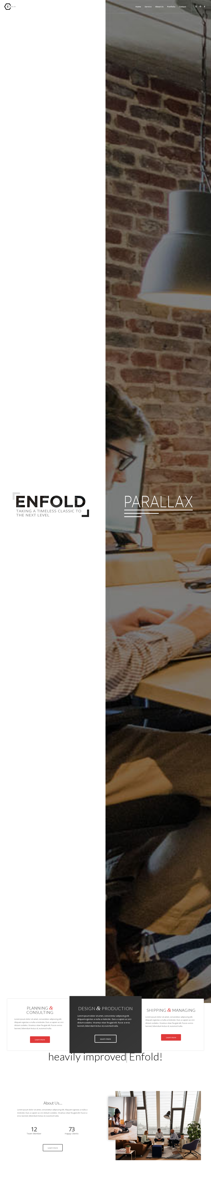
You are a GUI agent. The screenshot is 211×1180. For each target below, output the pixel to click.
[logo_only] (10, 6)
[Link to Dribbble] (200, 6)
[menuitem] (138, 6)
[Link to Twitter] (196, 6)
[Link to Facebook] (205, 6)
